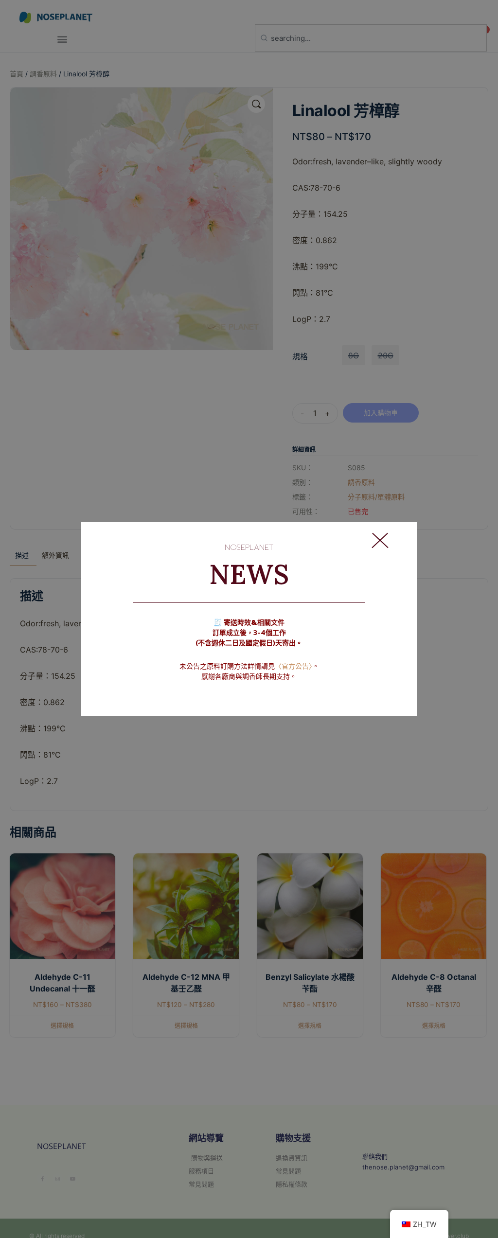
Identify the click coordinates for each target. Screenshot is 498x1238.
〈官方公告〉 (293, 666)
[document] (249, 619)
